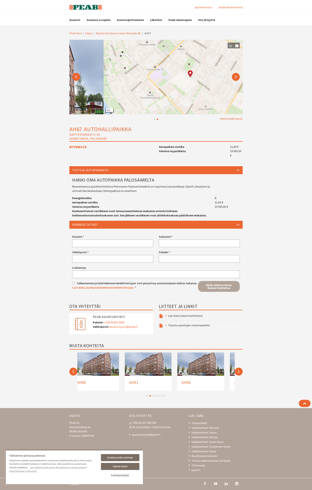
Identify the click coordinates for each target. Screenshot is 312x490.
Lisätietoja (79, 267)
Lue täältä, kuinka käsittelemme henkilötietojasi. (103, 287)
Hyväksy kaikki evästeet (120, 457)
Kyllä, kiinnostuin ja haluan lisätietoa (219, 286)
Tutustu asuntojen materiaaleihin (189, 325)
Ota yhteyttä (206, 20)
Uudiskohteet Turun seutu (208, 442)
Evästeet (74, 484)
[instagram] (237, 483)
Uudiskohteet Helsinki (205, 428)
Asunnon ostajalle (98, 20)
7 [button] (164, 396)
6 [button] (161, 396)
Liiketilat (156, 20)
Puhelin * (164, 252)
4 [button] (156, 396)
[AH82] (156, 371)
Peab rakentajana (180, 20)
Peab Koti (75, 33)
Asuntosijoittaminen (130, 20)
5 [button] (159, 396)
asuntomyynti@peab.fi (123, 326)
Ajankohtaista (203, 7)
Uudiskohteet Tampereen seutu (211, 446)
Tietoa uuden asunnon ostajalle (211, 460)
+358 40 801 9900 (114, 322)
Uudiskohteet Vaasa (204, 451)
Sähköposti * (80, 252)
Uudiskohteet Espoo (204, 432)
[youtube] (215, 483)
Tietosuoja (198, 465)
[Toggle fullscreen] (238, 97)
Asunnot (74, 20)
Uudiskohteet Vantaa (205, 437)
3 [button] (153, 396)
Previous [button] (76, 77)
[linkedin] (226, 483)
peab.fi (196, 470)
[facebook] (205, 483)
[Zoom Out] (238, 109)
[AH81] (208, 371)
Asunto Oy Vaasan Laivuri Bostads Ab (118, 33)
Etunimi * (78, 236)
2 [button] (157, 119)
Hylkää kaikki (120, 466)
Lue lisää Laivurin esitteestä (185, 315)
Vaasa (88, 33)
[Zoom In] (238, 104)
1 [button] (154, 119)
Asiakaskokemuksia (231, 7)
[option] (156, 77)
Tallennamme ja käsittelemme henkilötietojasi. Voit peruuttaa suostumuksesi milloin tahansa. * (134, 285)
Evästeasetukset (120, 475)
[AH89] (103, 371)
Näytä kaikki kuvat (231, 118)
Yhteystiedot (199, 423)
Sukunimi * (166, 236)
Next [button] (236, 77)
